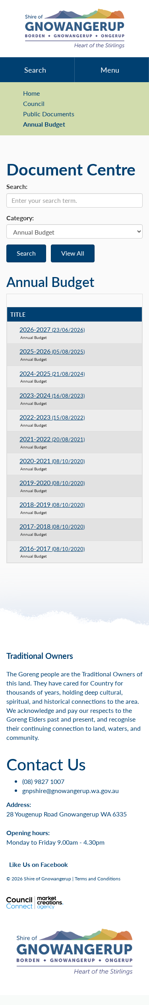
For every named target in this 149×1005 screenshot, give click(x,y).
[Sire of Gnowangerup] (74, 28)
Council (34, 103)
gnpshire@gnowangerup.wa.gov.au (70, 790)
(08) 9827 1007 (43, 781)
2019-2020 (52, 482)
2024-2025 (52, 373)
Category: (20, 218)
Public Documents (48, 114)
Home (31, 93)
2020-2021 (52, 460)
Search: (16, 186)
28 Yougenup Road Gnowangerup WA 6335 (66, 813)
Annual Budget (44, 124)
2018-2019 (52, 504)
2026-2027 (52, 329)
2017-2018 (52, 526)
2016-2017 (52, 548)
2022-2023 (52, 417)
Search (35, 70)
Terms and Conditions (97, 878)
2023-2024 (52, 395)
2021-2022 (52, 438)
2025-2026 (52, 351)
